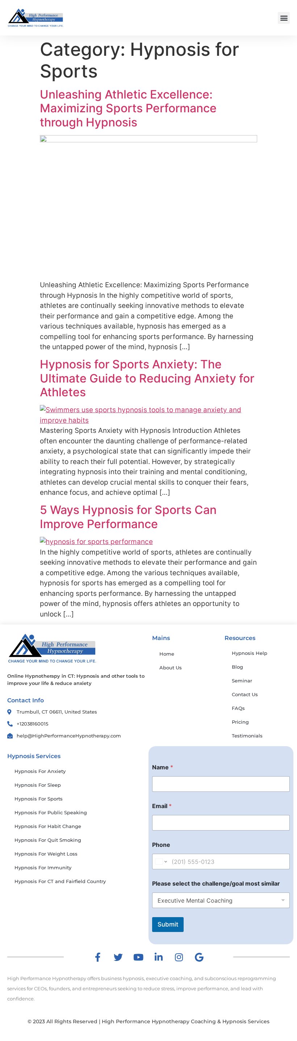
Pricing (240, 722)
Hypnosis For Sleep (37, 785)
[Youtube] (138, 957)
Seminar (242, 680)
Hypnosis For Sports (38, 799)
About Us (170, 667)
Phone (161, 844)
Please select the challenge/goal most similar (216, 883)
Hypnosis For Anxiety (40, 771)
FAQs (238, 708)
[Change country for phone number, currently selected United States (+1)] (160, 861)
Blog (237, 667)
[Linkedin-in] (159, 957)
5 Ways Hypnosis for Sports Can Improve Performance (128, 517)
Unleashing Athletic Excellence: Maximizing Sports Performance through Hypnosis (128, 108)
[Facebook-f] (98, 957)
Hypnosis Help (249, 653)
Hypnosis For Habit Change (47, 826)
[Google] (199, 957)
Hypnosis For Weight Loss (46, 854)
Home (166, 654)
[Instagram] (179, 957)
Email (162, 806)
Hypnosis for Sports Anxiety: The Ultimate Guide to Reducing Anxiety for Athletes (147, 378)
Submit (168, 924)
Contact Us (245, 694)
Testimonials (247, 736)
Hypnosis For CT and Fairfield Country (60, 881)
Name (162, 767)
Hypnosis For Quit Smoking (47, 840)
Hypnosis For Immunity (42, 867)
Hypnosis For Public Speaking (50, 812)
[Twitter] (118, 957)
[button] (284, 18)
